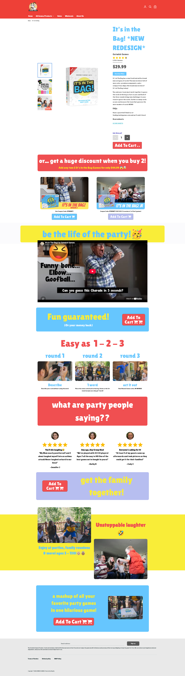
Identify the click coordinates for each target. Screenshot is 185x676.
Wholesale (69, 16)
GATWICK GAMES (40, 671)
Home (30, 16)
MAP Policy (57, 658)
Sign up (133, 643)
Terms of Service (33, 658)
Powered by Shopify (49, 671)
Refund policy (46, 658)
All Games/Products (44, 16)
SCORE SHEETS (118, 123)
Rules (59, 16)
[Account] (145, 6)
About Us (80, 16)
